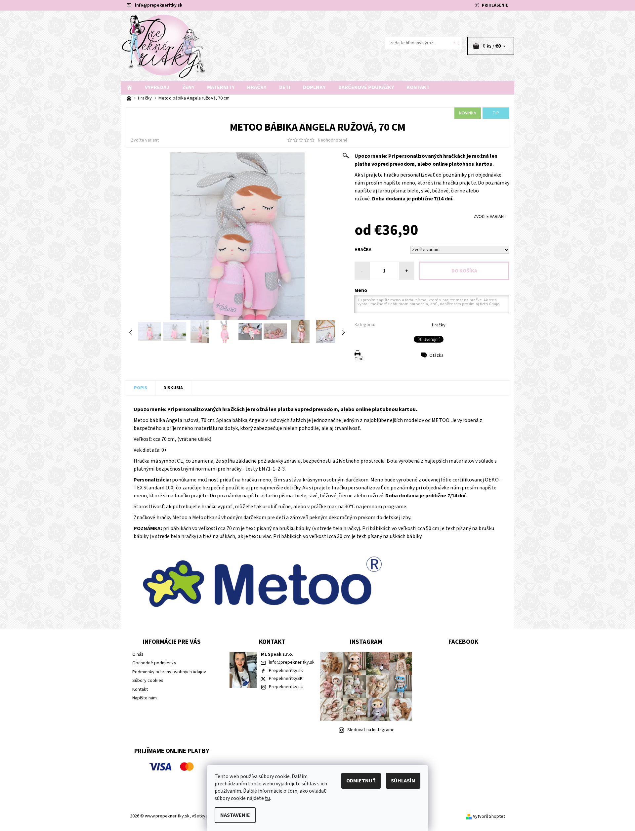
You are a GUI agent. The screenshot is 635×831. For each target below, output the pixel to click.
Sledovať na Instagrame (371, 730)
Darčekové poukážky (366, 87)
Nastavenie (235, 815)
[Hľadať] (457, 43)
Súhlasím (403, 780)
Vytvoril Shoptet (489, 816)
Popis (140, 388)
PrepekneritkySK (286, 678)
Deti (284, 87)
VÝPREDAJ (157, 87)
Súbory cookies (147, 680)
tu (267, 798)
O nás (138, 654)
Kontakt (418, 87)
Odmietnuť (361, 780)
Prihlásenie (495, 5)
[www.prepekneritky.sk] (164, 45)
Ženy (188, 87)
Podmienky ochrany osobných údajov (169, 672)
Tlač (359, 358)
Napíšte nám (144, 698)
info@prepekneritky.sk (158, 5)
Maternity (220, 87)
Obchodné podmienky (154, 663)
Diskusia (173, 388)
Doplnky (314, 87)
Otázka (436, 355)
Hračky (256, 87)
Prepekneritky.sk (286, 670)
